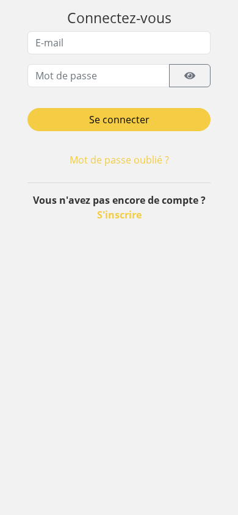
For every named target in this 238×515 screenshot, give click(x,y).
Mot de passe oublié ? (119, 160)
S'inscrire (119, 214)
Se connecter (119, 119)
